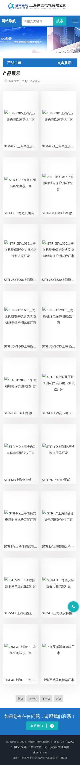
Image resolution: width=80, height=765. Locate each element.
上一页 (33, 698)
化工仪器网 (51, 747)
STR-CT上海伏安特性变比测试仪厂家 (59, 613)
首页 (20, 698)
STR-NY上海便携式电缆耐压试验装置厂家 (21, 546)
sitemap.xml (40, 752)
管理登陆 (63, 747)
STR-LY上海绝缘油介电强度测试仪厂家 (59, 546)
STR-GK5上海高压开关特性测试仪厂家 (21, 146)
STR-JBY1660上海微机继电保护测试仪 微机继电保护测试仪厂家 (21, 346)
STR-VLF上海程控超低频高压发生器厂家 (21, 613)
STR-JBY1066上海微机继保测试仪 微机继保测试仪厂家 (21, 279)
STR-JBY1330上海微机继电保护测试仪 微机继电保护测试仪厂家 (59, 279)
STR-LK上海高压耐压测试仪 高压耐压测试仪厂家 (59, 413)
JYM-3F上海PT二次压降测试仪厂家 (21, 680)
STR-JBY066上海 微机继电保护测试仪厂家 (21, 413)
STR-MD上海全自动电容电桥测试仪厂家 (21, 480)
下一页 (46, 698)
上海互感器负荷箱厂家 (58, 680)
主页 (24, 81)
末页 (58, 698)
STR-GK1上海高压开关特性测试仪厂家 (59, 146)
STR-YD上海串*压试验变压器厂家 (59, 480)
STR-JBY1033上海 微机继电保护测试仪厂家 (59, 213)
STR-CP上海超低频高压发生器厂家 (21, 213)
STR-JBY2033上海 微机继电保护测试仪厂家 (59, 346)
